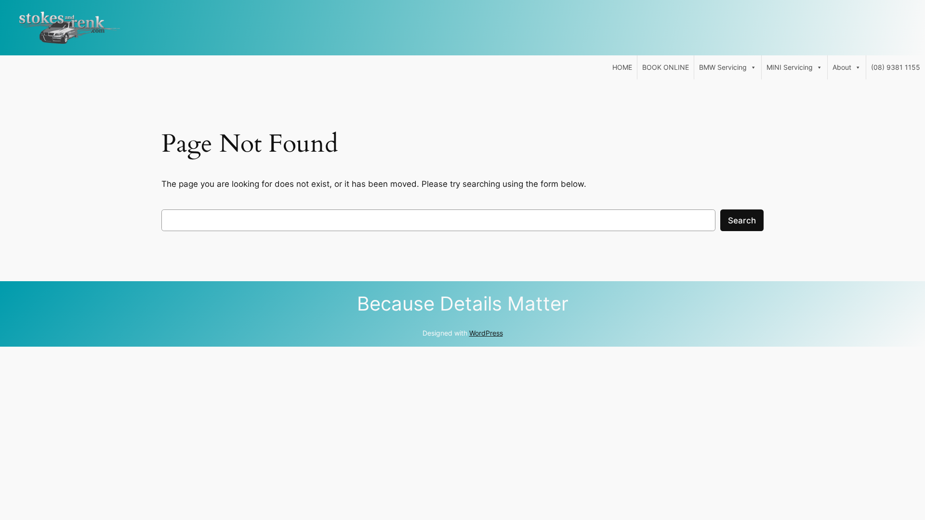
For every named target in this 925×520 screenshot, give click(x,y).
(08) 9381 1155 (895, 67)
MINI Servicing (789, 67)
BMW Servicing (723, 67)
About (841, 67)
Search (742, 220)
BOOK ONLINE (665, 67)
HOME (622, 67)
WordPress (486, 333)
